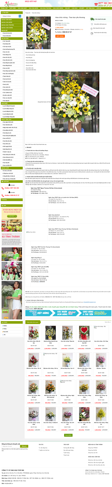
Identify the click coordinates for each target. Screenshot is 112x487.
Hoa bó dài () (7, 35)
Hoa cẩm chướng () (8, 73)
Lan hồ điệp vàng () (8, 108)
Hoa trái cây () (7, 57)
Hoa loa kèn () (7, 79)
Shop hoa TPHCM (92, 447)
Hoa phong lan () (8, 89)
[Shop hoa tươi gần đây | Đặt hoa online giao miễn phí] (11, 3)
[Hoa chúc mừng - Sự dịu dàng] (34, 414)
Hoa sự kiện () (7, 165)
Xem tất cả (107, 322)
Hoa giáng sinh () (8, 130)
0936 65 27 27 (67, 32)
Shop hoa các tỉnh (92, 452)
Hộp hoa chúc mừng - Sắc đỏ (34, 368)
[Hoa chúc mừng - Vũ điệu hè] (50, 414)
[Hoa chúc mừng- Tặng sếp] (67, 333)
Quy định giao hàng (68, 450)
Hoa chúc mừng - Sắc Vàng (101, 341)
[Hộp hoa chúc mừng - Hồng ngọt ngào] (84, 360)
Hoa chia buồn (33, 8)
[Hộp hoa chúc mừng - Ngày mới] (67, 387)
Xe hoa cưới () (7, 170)
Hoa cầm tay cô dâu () (9, 178)
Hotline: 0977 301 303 (12, 188)
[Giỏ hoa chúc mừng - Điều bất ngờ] (34, 387)
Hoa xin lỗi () (7, 138)
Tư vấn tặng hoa (43, 447)
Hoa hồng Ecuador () (9, 62)
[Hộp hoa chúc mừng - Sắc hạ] (50, 360)
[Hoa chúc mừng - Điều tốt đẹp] (34, 333)
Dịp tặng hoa (90, 8)
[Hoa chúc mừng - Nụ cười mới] (67, 414)
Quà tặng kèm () (7, 149)
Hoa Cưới (6, 168)
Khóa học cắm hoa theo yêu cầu (96, 465)
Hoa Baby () (6, 43)
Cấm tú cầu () (7, 81)
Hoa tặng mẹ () (7, 133)
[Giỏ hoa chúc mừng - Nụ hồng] (101, 387)
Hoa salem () (6, 87)
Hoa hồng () (7, 54)
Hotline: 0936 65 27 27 (12, 195)
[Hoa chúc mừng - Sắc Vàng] (101, 333)
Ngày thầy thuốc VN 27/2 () (10, 127)
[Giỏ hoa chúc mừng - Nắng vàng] (84, 387)
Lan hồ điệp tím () (8, 114)
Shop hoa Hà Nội (92, 450)
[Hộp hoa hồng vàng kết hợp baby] (50, 333)
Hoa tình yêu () (7, 141)
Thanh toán (66, 455)
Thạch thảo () (6, 76)
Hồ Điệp (81, 8)
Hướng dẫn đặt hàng (69, 447)
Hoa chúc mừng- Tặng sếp (67, 341)
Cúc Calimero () (7, 92)
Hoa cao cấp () (7, 98)
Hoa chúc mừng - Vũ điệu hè (51, 422)
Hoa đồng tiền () (7, 65)
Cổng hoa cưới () (8, 173)
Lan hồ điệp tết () (8, 111)
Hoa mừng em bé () (8, 157)
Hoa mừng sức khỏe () (9, 154)
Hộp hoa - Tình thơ (101, 368)
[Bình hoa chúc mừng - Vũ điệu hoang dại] (50, 387)
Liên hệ (99, 8)
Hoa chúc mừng (58, 8)
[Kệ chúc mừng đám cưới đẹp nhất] (84, 333)
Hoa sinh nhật (22, 8)
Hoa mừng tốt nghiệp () (9, 135)
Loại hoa (74, 8)
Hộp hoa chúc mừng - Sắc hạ (50, 368)
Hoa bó (67, 8)
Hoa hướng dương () (9, 49)
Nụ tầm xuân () (7, 95)
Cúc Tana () (6, 41)
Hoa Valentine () (7, 124)
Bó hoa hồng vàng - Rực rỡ (67, 368)
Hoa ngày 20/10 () (8, 122)
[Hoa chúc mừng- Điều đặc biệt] (84, 414)
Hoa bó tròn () (7, 33)
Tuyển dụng (66, 452)
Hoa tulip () (6, 100)
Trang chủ (4, 8)
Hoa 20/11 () (6, 143)
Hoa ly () (6, 84)
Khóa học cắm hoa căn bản (95, 460)
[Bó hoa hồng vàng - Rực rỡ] (67, 360)
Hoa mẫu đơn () (7, 60)
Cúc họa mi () (7, 46)
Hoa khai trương (45, 8)
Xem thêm (68, 435)
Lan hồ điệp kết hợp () (9, 106)
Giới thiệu (13, 8)
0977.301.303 (38, 308)
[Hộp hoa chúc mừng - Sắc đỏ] (34, 360)
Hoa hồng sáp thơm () (9, 71)
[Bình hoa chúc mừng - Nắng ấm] (101, 414)
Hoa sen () (6, 68)
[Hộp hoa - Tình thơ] (101, 360)
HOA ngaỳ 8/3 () (7, 146)
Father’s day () (7, 151)
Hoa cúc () (6, 52)
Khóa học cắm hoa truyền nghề (96, 462)
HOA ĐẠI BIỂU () (7, 160)
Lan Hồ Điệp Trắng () (9, 116)
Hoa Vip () (6, 162)
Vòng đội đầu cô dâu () (9, 176)
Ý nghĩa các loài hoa (44, 450)
